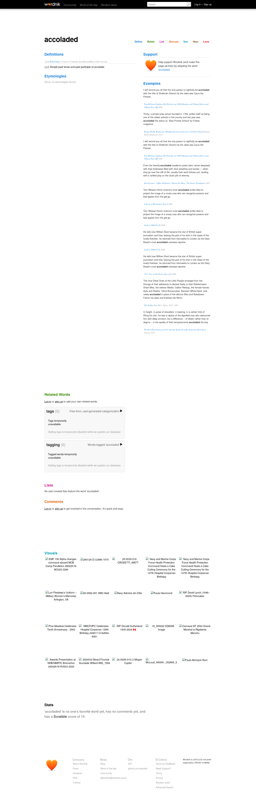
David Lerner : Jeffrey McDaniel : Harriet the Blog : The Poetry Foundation (174, 183)
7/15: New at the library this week (157, 274)
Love (206, 41)
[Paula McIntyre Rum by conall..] (195, 659)
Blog (102, 763)
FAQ (75, 777)
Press (75, 768)
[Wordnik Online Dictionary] (52, 4)
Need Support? (163, 768)
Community (70, 5)
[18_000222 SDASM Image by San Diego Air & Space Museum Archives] (161, 627)
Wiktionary (55, 61)
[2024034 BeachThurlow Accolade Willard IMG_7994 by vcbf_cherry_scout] (94, 661)
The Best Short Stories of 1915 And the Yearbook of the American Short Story (175, 329)
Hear (195, 41)
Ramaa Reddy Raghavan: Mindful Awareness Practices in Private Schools (174, 131)
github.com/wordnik (137, 768)
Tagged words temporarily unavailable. (62, 455)
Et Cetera (161, 759)
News (103, 759)
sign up (59, 401)
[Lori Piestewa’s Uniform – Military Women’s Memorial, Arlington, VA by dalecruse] (61, 595)
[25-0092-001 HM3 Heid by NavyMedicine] (94, 592)
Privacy (159, 777)
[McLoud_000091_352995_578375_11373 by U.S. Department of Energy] (169, 660)
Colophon (77, 773)
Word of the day (89, 5)
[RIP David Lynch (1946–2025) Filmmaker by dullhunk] (195, 594)
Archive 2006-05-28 (152, 225)
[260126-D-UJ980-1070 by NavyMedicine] (94, 559)
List (162, 41)
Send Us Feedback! (165, 763)
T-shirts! (77, 782)
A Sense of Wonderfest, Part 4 (156, 204)
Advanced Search (164, 787)
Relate (151, 41)
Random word (109, 5)
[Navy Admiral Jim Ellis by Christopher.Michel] (128, 592)
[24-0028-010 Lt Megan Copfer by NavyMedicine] (128, 661)
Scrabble (60, 716)
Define (138, 41)
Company (78, 759)
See (185, 41)
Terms (159, 773)
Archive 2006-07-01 (152, 249)
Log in (47, 401)
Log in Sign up (203, 4)
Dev (130, 759)
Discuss (174, 41)
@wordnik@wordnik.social (113, 777)
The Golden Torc (150, 305)
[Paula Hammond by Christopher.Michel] (161, 592)
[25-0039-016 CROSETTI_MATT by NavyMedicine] (128, 560)
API (130, 763)
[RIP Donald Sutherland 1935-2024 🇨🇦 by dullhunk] (128, 627)
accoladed (164, 69)
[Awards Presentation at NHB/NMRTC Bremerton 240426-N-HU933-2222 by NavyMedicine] (61, 662)
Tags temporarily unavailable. (57, 422)
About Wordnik (80, 763)
